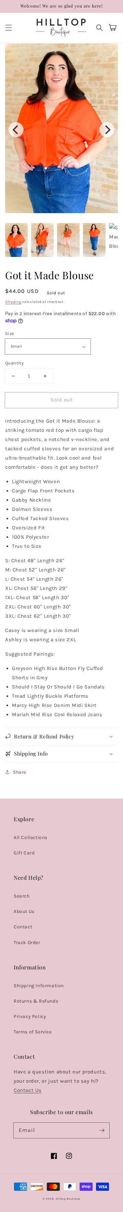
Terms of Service (33, 1032)
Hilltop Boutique (68, 1198)
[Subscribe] (101, 1130)
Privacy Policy (30, 1016)
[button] (8, 27)
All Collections (30, 837)
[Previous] (16, 129)
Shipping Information (39, 986)
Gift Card (24, 853)
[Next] (106, 129)
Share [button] (19, 772)
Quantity (14, 362)
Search (22, 896)
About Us (24, 911)
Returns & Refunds (36, 1001)
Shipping (13, 302)
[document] (61, 129)
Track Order (27, 942)
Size (9, 333)
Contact (23, 927)
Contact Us (28, 1090)
